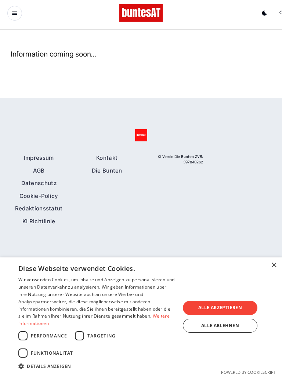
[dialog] (141, 316)
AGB (39, 170)
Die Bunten (107, 170)
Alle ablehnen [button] (220, 325)
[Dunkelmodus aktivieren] (264, 13)
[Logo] (141, 135)
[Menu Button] (14, 13)
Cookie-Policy (38, 195)
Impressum (39, 157)
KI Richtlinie (38, 220)
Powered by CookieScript (248, 372)
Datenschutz (39, 183)
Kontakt (107, 157)
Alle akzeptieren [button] (220, 307)
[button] (97, 366)
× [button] (273, 265)
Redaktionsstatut (39, 208)
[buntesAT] (140, 13)
